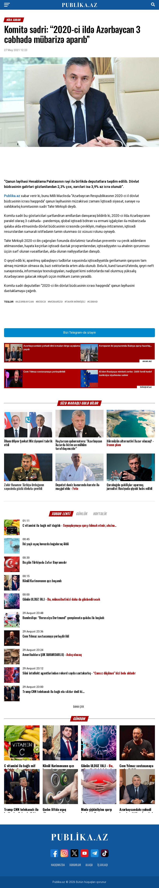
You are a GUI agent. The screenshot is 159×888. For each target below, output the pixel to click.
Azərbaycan (25, 302)
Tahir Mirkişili (75, 302)
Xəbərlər (75, 865)
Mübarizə (56, 302)
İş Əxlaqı (102, 865)
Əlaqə (89, 865)
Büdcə (41, 302)
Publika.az (12, 196)
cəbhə (93, 302)
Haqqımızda (58, 865)
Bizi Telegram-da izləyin (79, 332)
